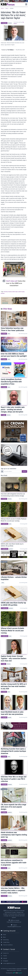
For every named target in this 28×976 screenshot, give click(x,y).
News (7, 8)
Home (2, 8)
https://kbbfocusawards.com (14, 922)
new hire (5, 717)
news (9, 333)
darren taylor (15, 291)
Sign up (24, 471)
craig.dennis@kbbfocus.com (14, 926)
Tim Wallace (10, 50)
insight (4, 415)
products (11, 549)
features (10, 23)
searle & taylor (21, 291)
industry (4, 333)
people (9, 717)
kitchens (2, 293)
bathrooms (5, 524)
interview (5, 23)
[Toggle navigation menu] (26, 4)
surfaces (4, 812)
